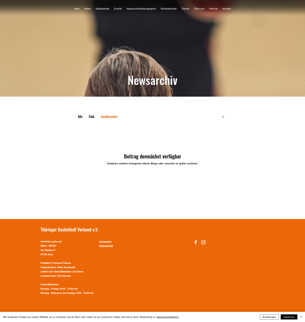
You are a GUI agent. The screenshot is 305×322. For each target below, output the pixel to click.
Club (91, 116)
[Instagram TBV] (203, 242)
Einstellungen (269, 317)
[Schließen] (301, 316)
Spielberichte (109, 116)
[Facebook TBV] (196, 242)
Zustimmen (289, 317)
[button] (223, 117)
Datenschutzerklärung (167, 317)
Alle (80, 116)
